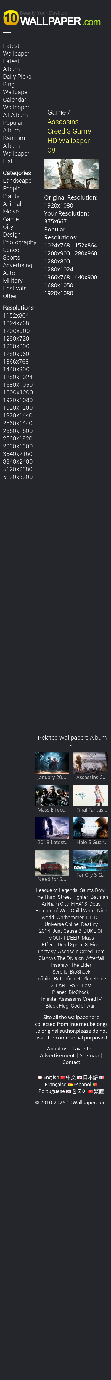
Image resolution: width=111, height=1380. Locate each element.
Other (10, 295)
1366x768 (16, 361)
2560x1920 (18, 438)
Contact (71, 1062)
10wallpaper (55, 17)
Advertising (17, 265)
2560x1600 (18, 430)
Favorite (82, 1048)
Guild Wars (83, 910)
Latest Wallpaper (16, 49)
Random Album (14, 141)
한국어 (79, 1091)
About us (57, 1048)
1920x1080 (18, 400)
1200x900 (16, 330)
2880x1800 (18, 446)
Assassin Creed (75, 951)
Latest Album (11, 64)
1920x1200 (18, 407)
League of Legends (57, 890)
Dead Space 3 (73, 944)
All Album (15, 115)
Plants (11, 196)
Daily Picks (17, 76)
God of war (83, 1005)
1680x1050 (18, 384)
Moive (11, 211)
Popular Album (13, 126)
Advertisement (57, 1055)
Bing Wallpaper (16, 87)
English (51, 1077)
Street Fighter (73, 896)
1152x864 (16, 315)
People (11, 188)
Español (82, 1084)
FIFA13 (79, 903)
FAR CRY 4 (68, 985)
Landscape (17, 180)
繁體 (99, 1091)
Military (13, 280)
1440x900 (16, 369)
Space (11, 249)
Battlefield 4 (67, 978)
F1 (89, 917)
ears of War (55, 910)
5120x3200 (18, 476)
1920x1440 (18, 415)
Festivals (15, 288)
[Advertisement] (71, 518)
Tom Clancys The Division (71, 954)
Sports (11, 257)
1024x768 (16, 323)
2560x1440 (18, 423)
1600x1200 (18, 392)
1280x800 (16, 346)
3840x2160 (18, 453)
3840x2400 (18, 461)
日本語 (90, 1077)
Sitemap (89, 1055)
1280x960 (16, 353)
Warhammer (70, 917)
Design (12, 234)
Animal (12, 203)
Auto (9, 272)
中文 (71, 1077)
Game (11, 219)
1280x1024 (18, 376)
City (8, 226)
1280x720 (16, 338)
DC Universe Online (73, 920)
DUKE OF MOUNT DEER (76, 934)
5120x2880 (18, 469)
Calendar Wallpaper (16, 103)
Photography (19, 242)
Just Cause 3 (66, 930)
